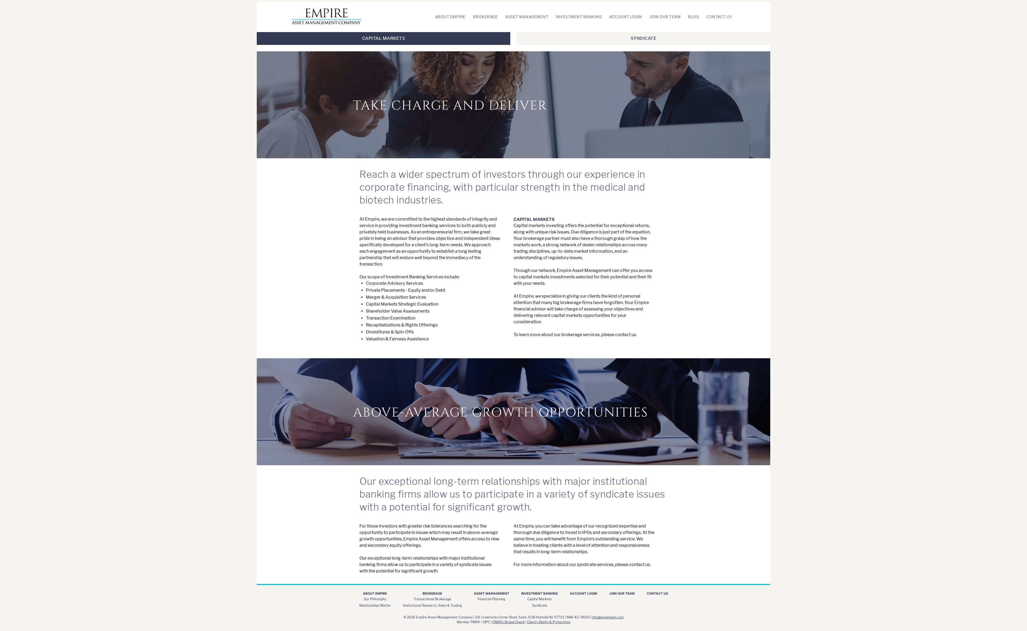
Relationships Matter (375, 605)
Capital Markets (383, 38)
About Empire (450, 16)
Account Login (625, 16)
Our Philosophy (375, 599)
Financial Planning (491, 599)
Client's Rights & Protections (548, 622)
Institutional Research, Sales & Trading (432, 605)
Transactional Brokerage (432, 599)
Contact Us (719, 16)
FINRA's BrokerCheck (508, 622)
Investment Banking (579, 16)
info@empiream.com (608, 617)
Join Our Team (665, 16)
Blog (693, 16)
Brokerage (485, 16)
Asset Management (526, 16)
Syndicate (644, 38)
